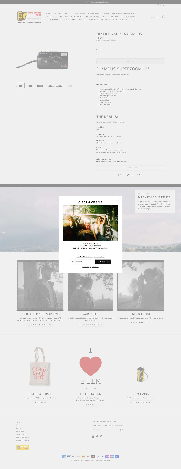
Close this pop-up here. (90, 267)
